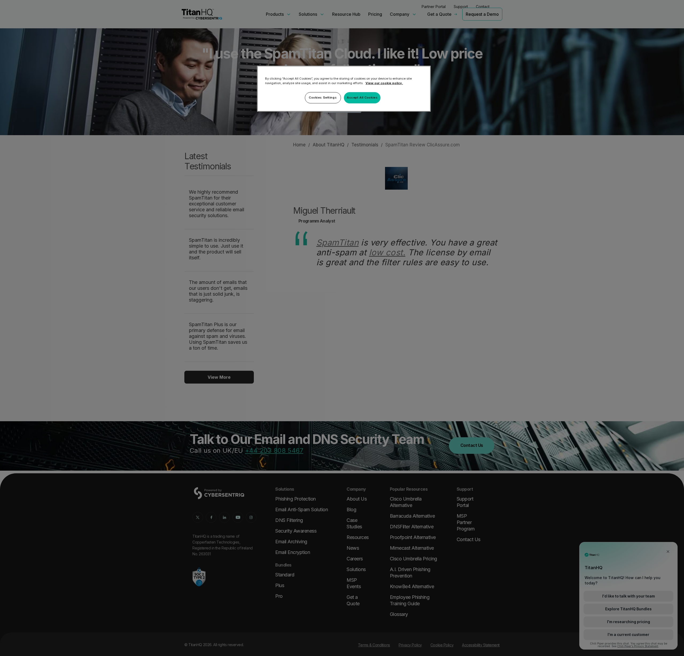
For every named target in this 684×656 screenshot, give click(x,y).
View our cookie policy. (384, 83)
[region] (344, 89)
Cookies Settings (323, 97)
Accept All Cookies (362, 97)
